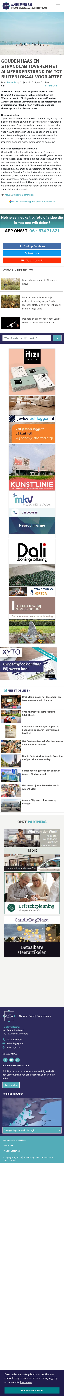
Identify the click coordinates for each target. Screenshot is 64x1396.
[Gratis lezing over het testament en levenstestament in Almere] (11, 702)
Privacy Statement (12, 1151)
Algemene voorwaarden (14, 1140)
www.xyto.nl (13, 1047)
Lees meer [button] (26, 1382)
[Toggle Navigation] (58, 6)
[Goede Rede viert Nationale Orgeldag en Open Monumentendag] (11, 761)
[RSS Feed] (18, 1060)
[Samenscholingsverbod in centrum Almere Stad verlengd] (11, 775)
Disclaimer (8, 1145)
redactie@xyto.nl (15, 1043)
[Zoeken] (57, 338)
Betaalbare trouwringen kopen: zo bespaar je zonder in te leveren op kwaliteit (40, 729)
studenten (17, 194)
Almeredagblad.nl (21, 4)
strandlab (29, 194)
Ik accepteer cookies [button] (32, 1390)
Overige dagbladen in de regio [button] (19, 1130)
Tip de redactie (34, 260)
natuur (8, 194)
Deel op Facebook (34, 246)
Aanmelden (11, 1085)
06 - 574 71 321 (44, 230)
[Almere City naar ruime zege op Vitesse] (11, 805)
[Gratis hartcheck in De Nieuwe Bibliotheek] (11, 716)
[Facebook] (5, 1060)
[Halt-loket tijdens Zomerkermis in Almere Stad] (11, 790)
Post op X (33, 253)
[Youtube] (12, 1060)
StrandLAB (51, 85)
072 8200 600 (14, 1039)
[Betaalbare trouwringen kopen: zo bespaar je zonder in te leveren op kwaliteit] (11, 731)
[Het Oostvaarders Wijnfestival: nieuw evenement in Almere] (11, 746)
